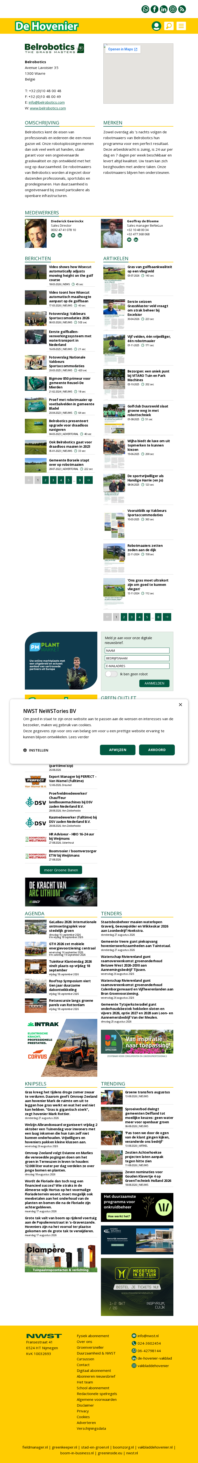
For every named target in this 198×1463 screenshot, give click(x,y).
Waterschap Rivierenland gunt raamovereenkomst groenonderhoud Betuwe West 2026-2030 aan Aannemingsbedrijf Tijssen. (131, 963)
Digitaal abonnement (94, 1370)
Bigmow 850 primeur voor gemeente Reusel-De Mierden (70, 382)
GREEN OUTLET (118, 698)
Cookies (83, 1416)
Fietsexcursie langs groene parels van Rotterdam (71, 1002)
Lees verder (79, 736)
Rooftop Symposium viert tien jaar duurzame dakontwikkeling (70, 985)
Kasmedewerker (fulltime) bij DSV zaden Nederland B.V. (73, 819)
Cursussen (85, 1358)
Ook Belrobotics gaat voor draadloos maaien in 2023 (70, 444)
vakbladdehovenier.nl (155, 1447)
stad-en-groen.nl (95, 1447)
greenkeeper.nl (64, 1447)
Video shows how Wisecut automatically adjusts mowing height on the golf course (71, 273)
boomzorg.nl (123, 1447)
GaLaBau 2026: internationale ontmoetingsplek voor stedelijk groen (73, 926)
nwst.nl (132, 1452)
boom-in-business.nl (77, 1452)
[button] (35, 750)
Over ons (84, 1341)
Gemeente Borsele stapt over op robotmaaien (69, 462)
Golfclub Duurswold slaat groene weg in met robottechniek (147, 410)
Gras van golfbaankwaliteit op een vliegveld (149, 268)
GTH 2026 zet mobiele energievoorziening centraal (72, 945)
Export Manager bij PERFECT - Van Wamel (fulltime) (73, 778)
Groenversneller (90, 1347)
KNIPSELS (35, 1083)
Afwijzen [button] (117, 749)
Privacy (83, 1411)
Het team (85, 1382)
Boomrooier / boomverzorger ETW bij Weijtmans (73, 853)
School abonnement (93, 1387)
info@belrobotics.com (47, 102)
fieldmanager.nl (35, 1447)
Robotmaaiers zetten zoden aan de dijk (145, 547)
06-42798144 (149, 1350)
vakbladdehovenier (153, 1365)
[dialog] (99, 731)
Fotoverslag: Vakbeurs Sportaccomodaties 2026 (69, 315)
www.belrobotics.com (48, 108)
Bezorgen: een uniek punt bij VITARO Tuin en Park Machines (148, 375)
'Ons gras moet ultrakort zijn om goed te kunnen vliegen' (148, 584)
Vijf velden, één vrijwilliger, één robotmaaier (149, 338)
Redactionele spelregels (97, 1393)
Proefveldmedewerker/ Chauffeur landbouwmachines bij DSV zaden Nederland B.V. (70, 800)
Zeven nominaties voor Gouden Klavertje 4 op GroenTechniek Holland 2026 (148, 1176)
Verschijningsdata (91, 1428)
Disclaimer (85, 1405)
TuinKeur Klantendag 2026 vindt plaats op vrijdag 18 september (70, 965)
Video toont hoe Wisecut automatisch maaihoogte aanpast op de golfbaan (70, 296)
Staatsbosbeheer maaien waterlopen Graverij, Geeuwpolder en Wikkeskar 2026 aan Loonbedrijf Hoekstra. (134, 926)
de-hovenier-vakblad (155, 1358)
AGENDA (34, 913)
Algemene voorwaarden (97, 1399)
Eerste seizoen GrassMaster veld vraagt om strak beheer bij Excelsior (147, 308)
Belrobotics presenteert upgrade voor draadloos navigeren (68, 425)
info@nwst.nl (148, 1335)
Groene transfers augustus (147, 1092)
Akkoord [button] (157, 749)
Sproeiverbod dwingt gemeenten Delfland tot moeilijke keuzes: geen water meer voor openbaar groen (149, 1115)
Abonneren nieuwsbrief (96, 1376)
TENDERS (111, 913)
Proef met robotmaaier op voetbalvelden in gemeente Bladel (71, 404)
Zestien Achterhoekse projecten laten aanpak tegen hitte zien (144, 1156)
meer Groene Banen (61, 869)
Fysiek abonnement (93, 1335)
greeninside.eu (110, 1452)
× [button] (180, 705)
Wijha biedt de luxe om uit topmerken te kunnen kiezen (148, 445)
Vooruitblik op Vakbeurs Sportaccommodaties (147, 512)
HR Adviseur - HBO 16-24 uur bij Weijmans (71, 836)
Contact (83, 1364)
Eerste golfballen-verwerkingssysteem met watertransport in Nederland (70, 338)
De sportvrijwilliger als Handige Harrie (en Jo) (145, 478)
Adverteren (86, 1422)
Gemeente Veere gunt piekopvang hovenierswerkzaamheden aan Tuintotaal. (136, 943)
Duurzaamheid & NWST (96, 1353)
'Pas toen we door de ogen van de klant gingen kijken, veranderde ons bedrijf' (147, 1137)
